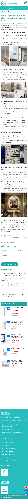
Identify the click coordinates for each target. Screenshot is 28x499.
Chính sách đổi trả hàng (8, 448)
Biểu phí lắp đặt (6, 457)
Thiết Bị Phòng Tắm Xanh (10, 3)
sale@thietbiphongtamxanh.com (14, 432)
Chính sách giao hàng (8, 445)
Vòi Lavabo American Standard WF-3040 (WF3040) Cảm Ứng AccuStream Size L (17, 310)
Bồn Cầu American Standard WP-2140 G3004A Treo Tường (17, 336)
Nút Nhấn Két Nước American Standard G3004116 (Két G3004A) (18, 361)
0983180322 (12, 429)
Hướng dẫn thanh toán (8, 454)
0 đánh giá (11, 242)
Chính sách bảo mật (7, 451)
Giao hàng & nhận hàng (8, 460)
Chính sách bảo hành (8, 442)
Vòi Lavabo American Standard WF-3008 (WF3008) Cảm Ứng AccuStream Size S (17, 323)
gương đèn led (9, 236)
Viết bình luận (23, 240)
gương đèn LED (20, 188)
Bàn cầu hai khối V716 (17, 348)
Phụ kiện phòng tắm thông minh (13, 69)
